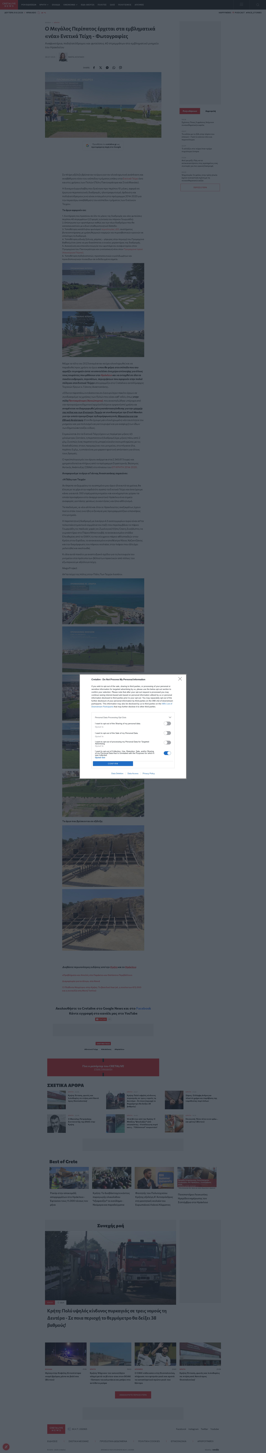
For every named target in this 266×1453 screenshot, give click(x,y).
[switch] (167, 723)
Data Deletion (117, 773)
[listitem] (133, 717)
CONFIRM (113, 764)
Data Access (133, 773)
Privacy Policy (149, 773)
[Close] (181, 679)
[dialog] (133, 726)
